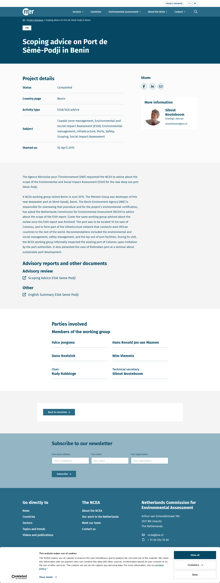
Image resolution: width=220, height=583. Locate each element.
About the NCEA (92, 510)
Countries (29, 516)
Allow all (195, 555)
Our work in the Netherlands (100, 516)
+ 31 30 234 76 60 (158, 540)
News (26, 510)
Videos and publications (38, 535)
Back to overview (57, 412)
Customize (193, 564)
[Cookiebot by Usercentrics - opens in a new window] (19, 577)
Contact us (89, 529)
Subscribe (62, 474)
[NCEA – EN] (28, 11)
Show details (46, 577)
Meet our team (91, 523)
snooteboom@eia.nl (179, 123)
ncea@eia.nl (155, 535)
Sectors (27, 523)
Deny (195, 574)
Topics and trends (34, 529)
